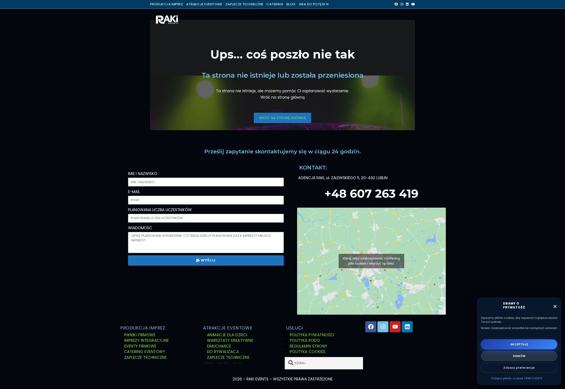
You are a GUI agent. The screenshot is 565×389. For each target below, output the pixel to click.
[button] (555, 306)
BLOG (291, 4)
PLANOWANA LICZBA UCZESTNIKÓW (160, 209)
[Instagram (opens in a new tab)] (402, 4)
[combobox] (324, 363)
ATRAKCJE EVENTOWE (204, 4)
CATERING (274, 4)
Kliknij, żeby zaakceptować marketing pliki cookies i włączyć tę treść (371, 261)
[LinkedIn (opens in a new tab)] (407, 4)
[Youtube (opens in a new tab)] (412, 4)
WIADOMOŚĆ (140, 228)
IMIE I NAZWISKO (142, 173)
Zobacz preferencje (519, 368)
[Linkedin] (407, 326)
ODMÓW (519, 356)
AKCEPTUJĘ (519, 344)
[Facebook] (370, 326)
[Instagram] (382, 326)
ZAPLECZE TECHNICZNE (244, 4)
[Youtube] (395, 326)
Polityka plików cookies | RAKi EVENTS (516, 378)
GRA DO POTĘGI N (314, 4)
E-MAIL (134, 191)
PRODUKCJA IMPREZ (166, 4)
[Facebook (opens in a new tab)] (396, 4)
